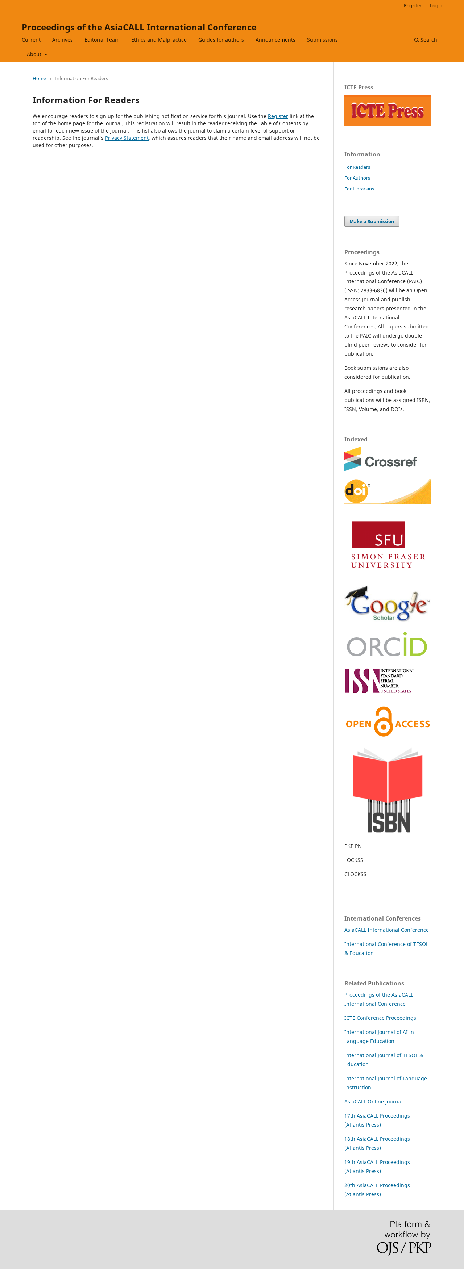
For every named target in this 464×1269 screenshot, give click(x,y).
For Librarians (359, 188)
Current (31, 39)
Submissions (322, 39)
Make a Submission (371, 221)
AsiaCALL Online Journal (373, 1101)
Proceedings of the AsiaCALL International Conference (139, 27)
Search (428, 39)
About (35, 54)
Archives (62, 39)
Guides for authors (221, 39)
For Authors (357, 178)
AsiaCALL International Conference (386, 929)
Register (413, 5)
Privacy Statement (127, 137)
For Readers (357, 167)
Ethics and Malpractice (159, 39)
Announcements (275, 39)
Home (39, 78)
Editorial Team (102, 39)
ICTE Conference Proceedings (380, 1017)
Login (436, 5)
